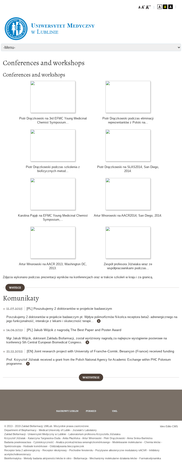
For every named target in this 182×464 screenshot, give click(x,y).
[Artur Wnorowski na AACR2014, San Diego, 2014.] (127, 194)
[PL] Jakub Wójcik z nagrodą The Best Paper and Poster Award (74, 330)
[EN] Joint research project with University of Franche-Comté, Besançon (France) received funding (100, 351)
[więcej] (100, 321)
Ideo (163, 426)
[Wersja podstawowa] (159, 7)
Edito (168, 426)
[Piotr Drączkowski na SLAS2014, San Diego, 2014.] (127, 145)
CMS (175, 426)
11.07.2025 (14, 308)
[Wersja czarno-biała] (170, 7)
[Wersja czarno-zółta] (165, 7)
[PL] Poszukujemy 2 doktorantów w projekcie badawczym (69, 308)
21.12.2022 (14, 351)
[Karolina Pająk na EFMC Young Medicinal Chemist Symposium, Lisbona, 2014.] (52, 194)
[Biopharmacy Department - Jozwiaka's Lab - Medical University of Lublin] (50, 28)
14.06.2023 (14, 330)
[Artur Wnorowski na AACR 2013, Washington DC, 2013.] (52, 243)
